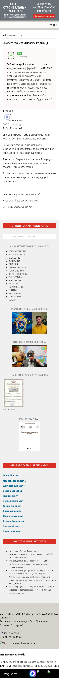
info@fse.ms (44, 10)
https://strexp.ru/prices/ (27, 200)
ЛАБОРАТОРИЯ (15, 296)
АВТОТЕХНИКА (15, 293)
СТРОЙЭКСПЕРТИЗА (17, 251)
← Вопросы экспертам (12, 35)
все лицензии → (10, 409)
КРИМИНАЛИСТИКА (17, 267)
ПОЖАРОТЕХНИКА (16, 270)
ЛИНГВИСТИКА (15, 277)
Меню (53, 25)
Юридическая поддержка (29, 225)
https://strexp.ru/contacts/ (27, 194)
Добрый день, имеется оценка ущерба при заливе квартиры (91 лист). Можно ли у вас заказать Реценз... (32, 589)
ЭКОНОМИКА (14, 261)
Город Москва (10, 475)
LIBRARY (12, 300)
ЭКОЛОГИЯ (13, 283)
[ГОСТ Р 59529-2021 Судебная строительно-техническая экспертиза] (29, 450)
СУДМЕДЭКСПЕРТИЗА (18, 274)
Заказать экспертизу (44, 16)
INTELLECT (13, 290)
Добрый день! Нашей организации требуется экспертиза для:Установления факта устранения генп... (30, 564)
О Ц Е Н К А (13, 264)
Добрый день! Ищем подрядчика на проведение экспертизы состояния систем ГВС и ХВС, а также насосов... (31, 554)
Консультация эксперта (29, 541)
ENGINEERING (14, 258)
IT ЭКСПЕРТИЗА (15, 280)
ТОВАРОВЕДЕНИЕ (16, 287)
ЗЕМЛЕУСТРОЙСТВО (17, 254)
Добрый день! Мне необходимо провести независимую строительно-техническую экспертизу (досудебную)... (32, 580)
